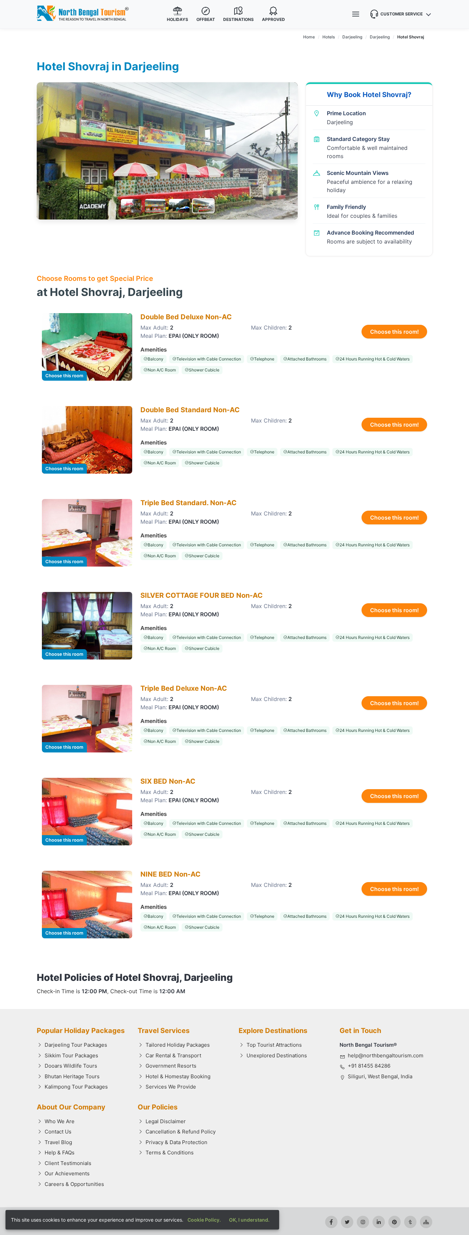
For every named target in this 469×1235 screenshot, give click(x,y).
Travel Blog (58, 1142)
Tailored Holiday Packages (178, 1045)
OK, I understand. (249, 1220)
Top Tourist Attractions (274, 1045)
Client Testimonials (68, 1163)
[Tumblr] (410, 1222)
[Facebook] (331, 1222)
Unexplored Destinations (277, 1055)
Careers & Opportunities (74, 1184)
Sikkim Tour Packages (71, 1055)
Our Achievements (67, 1173)
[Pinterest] (394, 1222)
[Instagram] (363, 1222)
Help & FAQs (60, 1152)
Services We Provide (171, 1086)
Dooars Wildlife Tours (71, 1065)
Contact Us (58, 1131)
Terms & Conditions (170, 1152)
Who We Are (60, 1121)
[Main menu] (356, 14)
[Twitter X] (347, 1222)
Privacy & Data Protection (176, 1142)
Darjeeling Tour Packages (76, 1045)
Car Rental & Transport (173, 1055)
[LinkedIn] (379, 1222)
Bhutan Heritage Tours (72, 1076)
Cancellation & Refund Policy (181, 1131)
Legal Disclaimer (166, 1121)
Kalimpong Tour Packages (76, 1086)
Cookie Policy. (204, 1220)
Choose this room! (394, 331)
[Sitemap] (426, 1222)
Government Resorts (171, 1065)
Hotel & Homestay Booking (178, 1076)
